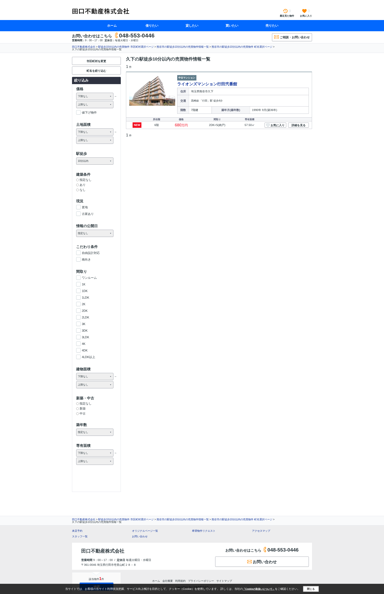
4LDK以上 (88, 357)
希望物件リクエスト (203, 530)
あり (83, 184)
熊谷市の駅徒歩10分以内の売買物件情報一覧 (183, 46)
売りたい (272, 25)
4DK (85, 350)
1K (83, 284)
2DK (85, 310)
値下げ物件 (89, 112)
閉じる (311, 588)
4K (83, 343)
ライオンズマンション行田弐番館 (207, 84)
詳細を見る (299, 125)
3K (83, 324)
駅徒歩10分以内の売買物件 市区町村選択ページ (126, 46)
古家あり (88, 213)
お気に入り (278, 125)
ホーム (112, 25)
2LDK (85, 317)
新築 (83, 408)
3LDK (85, 337)
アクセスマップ (261, 530)
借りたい (152, 25)
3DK (85, 330)
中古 (83, 413)
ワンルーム (89, 277)
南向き (86, 259)
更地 (85, 207)
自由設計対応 (91, 253)
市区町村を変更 (96, 61)
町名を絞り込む (96, 70)
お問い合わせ (140, 536)
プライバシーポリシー (201, 580)
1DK (85, 291)
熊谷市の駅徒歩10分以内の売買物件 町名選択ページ (242, 46)
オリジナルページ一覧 (145, 530)
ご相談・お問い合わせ (295, 37)
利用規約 (180, 580)
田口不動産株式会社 (83, 46)
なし (83, 189)
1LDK (85, 297)
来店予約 (77, 530)
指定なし (86, 179)
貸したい (192, 25)
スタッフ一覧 (80, 536)
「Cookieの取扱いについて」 (259, 589)
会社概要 (167, 580)
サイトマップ (224, 580)
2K (83, 304)
